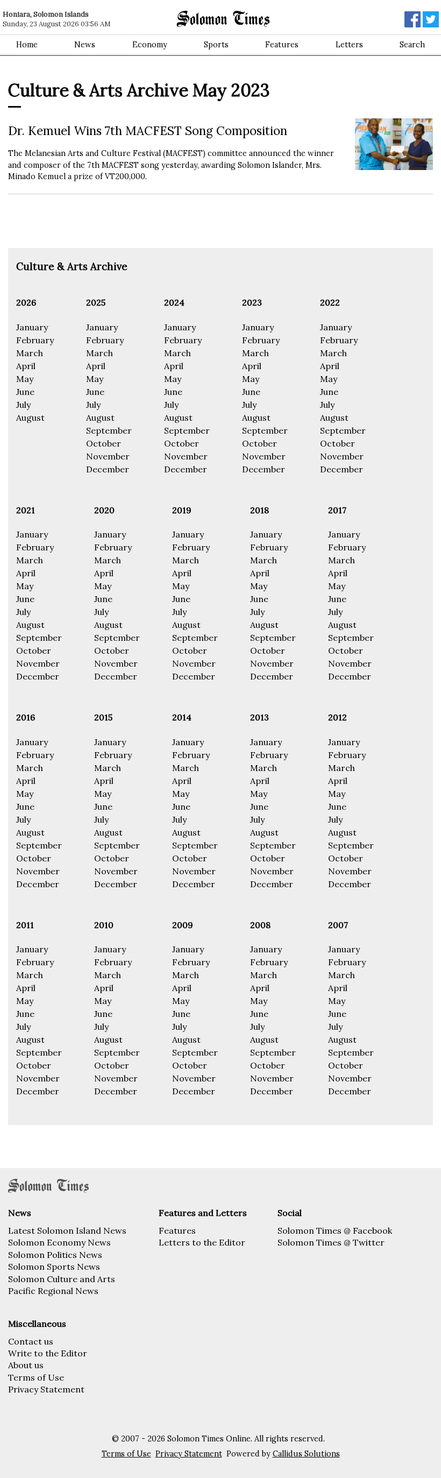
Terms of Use (36, 1377)
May (24, 378)
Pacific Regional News (53, 1290)
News (84, 44)
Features (281, 44)
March (29, 353)
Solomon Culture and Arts (61, 1279)
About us (26, 1365)
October (103, 443)
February (35, 340)
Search (412, 44)
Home (27, 44)
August (30, 417)
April (25, 365)
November (108, 456)
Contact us (30, 1341)
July (23, 404)
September (109, 430)
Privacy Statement (46, 1389)
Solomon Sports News (54, 1266)
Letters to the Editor (202, 1242)
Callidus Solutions (306, 1454)
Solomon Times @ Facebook (335, 1230)
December (107, 469)
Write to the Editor (47, 1353)
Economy (149, 44)
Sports (216, 44)
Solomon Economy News (59, 1242)
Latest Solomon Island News (67, 1230)
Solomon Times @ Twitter (331, 1242)
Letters (349, 44)
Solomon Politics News (55, 1254)
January (32, 327)
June (25, 391)
